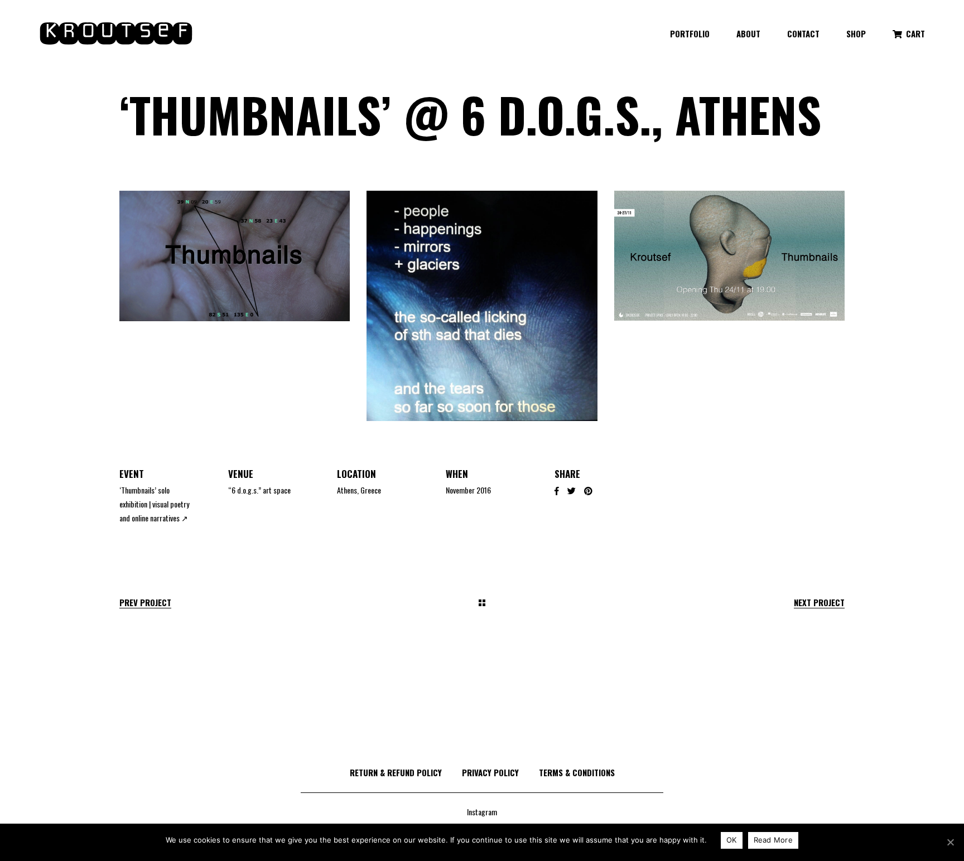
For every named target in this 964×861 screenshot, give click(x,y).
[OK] (950, 842)
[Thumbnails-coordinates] (234, 256)
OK (731, 839)
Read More (773, 839)
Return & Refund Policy (396, 772)
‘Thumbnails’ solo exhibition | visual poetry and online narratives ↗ (154, 504)
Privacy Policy (490, 772)
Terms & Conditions (577, 772)
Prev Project (145, 602)
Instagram (482, 812)
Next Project (819, 602)
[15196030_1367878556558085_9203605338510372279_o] (482, 306)
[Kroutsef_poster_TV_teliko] (729, 256)
